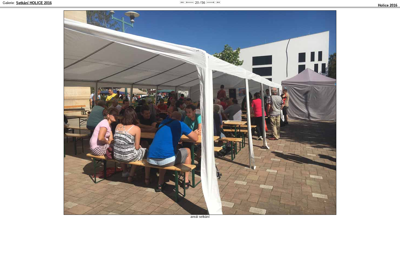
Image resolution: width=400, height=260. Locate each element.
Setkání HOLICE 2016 (34, 3)
